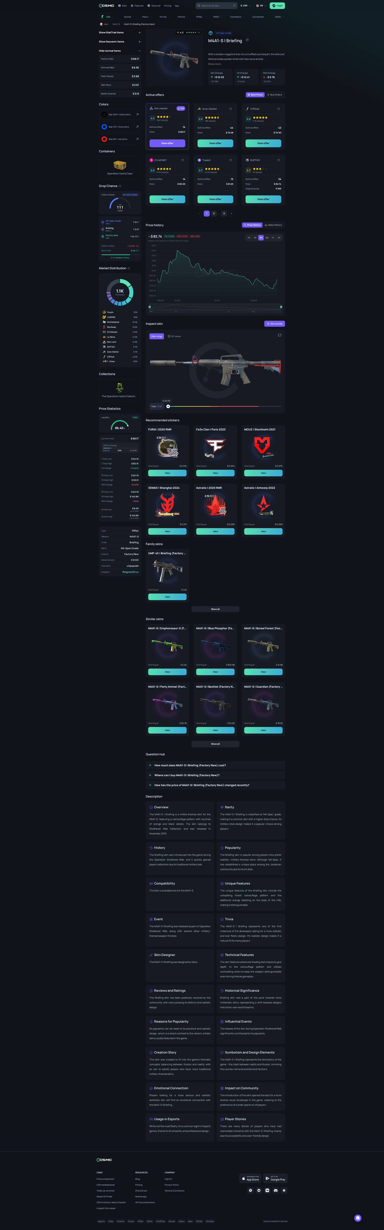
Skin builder (277, 323)
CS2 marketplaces (106, 1184)
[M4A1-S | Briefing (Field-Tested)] (120, 76)
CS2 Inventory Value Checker (111, 1202)
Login (280, 5)
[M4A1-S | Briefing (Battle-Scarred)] (120, 93)
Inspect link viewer (106, 1208)
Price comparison (105, 1178)
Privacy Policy (172, 1184)
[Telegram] (259, 1190)
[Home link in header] (106, 5)
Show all (215, 608)
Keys (190, 1221)
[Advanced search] (234, 5)
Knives (131, 1221)
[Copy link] (230, 109)
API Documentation (145, 1202)
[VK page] (267, 1190)
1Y (273, 237)
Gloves (171, 1221)
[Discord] (275, 1190)
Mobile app (141, 1196)
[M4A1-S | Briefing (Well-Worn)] (120, 85)
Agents (101, 1221)
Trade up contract (106, 1190)
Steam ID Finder (104, 1196)
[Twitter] (250, 1190)
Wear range (156, 336)
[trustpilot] (284, 1190)
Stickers (210, 1221)
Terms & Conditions (174, 1190)
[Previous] (199, 214)
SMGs (149, 1221)
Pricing (138, 1184)
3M (261, 237)
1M (255, 237)
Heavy (181, 1221)
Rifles (135, 530)
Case (110, 1221)
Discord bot (141, 1190)
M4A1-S (134, 536)
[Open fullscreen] (279, 335)
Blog (137, 1178)
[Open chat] (358, 1218)
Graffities (160, 1221)
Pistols (199, 1221)
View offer (167, 143)
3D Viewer (176, 336)
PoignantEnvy (130, 572)
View (167, 472)
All (279, 237)
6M (267, 237)
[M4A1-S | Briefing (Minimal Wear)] (120, 67)
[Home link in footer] (192, 1160)
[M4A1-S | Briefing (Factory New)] (120, 59)
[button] (129, 16)
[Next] (231, 214)
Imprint (168, 1178)
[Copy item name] (247, 40)
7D (249, 237)
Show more (214, 64)
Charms (120, 1221)
